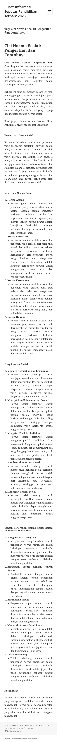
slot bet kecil (45, 324)
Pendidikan (32, 725)
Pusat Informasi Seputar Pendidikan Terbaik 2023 (20, 11)
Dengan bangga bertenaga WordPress (20, 738)
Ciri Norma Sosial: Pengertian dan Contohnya (22, 50)
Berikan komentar (14, 731)
